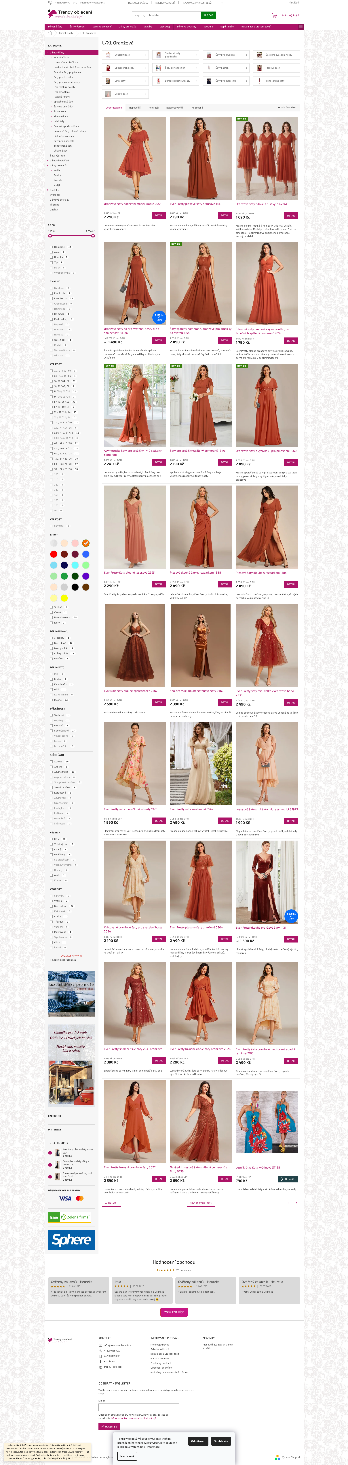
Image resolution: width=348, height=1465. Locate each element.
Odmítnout (198, 1441)
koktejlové (62, 808)
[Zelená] (64, 576)
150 (58, 495)
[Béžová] (64, 543)
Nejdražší (154, 108)
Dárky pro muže (58, 165)
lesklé (60, 947)
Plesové (61, 725)
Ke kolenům (63, 684)
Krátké (60, 679)
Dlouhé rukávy (62, 97)
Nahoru (113, 1203)
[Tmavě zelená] (75, 576)
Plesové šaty (61, 116)
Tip (58, 262)
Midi (59, 689)
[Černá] (75, 587)
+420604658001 (112, 1351)
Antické (60, 767)
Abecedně (197, 108)
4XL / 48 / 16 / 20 (66, 443)
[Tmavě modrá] (64, 565)
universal (61, 526)
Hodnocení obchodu (174, 1262)
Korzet (60, 880)
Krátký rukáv (64, 653)
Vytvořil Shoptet (291, 1457)
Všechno (54, 205)
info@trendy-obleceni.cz (117, 1345)
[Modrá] (86, 554)
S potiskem (62, 937)
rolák (59, 875)
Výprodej (55, 195)
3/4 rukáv (61, 638)
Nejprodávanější (175, 108)
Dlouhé (61, 700)
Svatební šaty (61, 57)
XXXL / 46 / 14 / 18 (66, 433)
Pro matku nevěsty (65, 87)
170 (58, 505)
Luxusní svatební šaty (66, 62)
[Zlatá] (53, 598)
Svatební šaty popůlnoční (67, 72)
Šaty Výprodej (57, 156)
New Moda (62, 329)
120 (58, 485)
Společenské (64, 731)
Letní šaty (59, 121)
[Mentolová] (86, 565)
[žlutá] (64, 598)
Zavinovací (62, 798)
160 (58, 500)
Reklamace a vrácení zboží (197, 3)
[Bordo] (64, 554)
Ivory (59, 623)
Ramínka (61, 658)
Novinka (60, 257)
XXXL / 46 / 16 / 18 (66, 438)
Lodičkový (62, 854)
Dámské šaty (57, 53)
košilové (61, 813)
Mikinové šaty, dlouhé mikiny (70, 131)
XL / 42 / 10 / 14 (65, 412)
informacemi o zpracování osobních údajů (133, 1418)
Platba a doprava (160, 1359)
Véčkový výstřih (65, 865)
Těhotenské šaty (63, 146)
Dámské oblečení (59, 161)
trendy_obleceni (113, 1367)
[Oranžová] (86, 543)
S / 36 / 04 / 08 (64, 381)
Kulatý (60, 849)
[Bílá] (53, 543)
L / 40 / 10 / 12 (64, 407)
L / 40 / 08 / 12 (64, 402)
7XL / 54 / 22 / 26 (66, 459)
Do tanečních (63, 746)
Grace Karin (63, 304)
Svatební (61, 715)
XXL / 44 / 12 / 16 (66, 422)
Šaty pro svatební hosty (67, 82)
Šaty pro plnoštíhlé (64, 141)
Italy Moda (62, 309)
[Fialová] (86, 576)
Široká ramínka (64, 787)
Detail (159, 215)
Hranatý (60, 870)
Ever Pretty (63, 298)
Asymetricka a (64, 777)
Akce (59, 252)
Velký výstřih (63, 844)
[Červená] (53, 554)
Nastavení (127, 1456)
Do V (59, 839)
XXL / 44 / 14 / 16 (65, 428)
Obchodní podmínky (161, 1368)
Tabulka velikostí (165, 3)
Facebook (109, 1361)
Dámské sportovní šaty (66, 126)
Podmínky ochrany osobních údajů (169, 1372)
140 (58, 490)
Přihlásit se (109, 1426)
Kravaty (58, 180)
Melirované (62, 932)
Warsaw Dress (64, 350)
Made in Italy (63, 319)
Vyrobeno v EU (64, 273)
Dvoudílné (62, 818)
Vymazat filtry (70, 956)
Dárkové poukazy (59, 200)
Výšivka (60, 901)
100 (58, 474)
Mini (58, 674)
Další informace (150, 1447)
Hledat (208, 15)
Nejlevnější (135, 108)
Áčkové (61, 762)
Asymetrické (64, 772)
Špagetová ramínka (67, 782)
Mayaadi (61, 324)
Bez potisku (63, 906)
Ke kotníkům (63, 695)
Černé (60, 612)
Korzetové (62, 793)
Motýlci (58, 185)
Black (59, 268)
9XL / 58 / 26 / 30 (66, 469)
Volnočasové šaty (64, 136)
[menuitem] (55, 27)
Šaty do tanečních (63, 107)
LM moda (61, 314)
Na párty (61, 720)
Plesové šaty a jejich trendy (218, 1345)
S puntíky (61, 896)
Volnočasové (63, 736)
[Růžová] (75, 543)
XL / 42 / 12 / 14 (64, 417)
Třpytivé (61, 922)
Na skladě (62, 247)
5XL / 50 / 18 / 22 (66, 448)
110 (58, 479)
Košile (57, 170)
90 (58, 510)
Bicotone (61, 288)
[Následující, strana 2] (289, 1203)
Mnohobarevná (65, 617)
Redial (60, 345)
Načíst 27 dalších (201, 1203)
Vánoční (60, 927)
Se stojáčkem (64, 860)
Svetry (57, 175)
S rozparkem (63, 803)
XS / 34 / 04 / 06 (64, 376)
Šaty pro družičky (63, 77)
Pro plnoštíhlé (62, 92)
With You (61, 355)
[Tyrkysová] (75, 565)
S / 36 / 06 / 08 (64, 386)
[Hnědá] (86, 587)
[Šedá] (64, 587)
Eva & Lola (62, 293)
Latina (59, 741)
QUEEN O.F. (62, 340)
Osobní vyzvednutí (161, 1363)
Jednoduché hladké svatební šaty (73, 67)
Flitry (59, 942)
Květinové (62, 911)
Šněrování (62, 824)
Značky (54, 210)
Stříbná (60, 607)
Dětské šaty (60, 151)
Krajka (60, 916)
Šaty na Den (60, 111)
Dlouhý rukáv (63, 648)
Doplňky (54, 190)
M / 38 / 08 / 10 (64, 397)
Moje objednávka (138, 3)
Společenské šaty (63, 102)
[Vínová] (75, 554)
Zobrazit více (174, 1312)
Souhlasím (221, 1441)
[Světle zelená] (53, 576)
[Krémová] (53, 587)
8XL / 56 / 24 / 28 (66, 464)
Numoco (61, 335)
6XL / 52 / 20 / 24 (66, 454)
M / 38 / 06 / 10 (65, 391)
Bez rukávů (63, 643)
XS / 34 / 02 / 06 (64, 371)
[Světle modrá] (53, 565)
